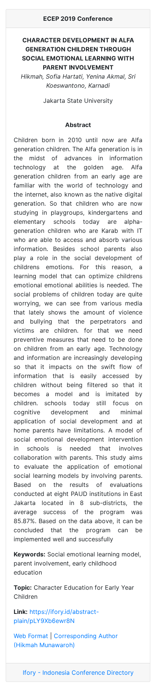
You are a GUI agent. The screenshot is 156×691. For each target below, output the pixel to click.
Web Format (31, 636)
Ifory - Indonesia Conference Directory (78, 672)
